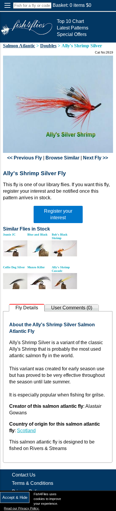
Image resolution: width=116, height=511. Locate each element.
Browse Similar (62, 157)
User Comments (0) (71, 307)
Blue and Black (37, 234)
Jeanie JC (9, 234)
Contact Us (23, 474)
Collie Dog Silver (14, 267)
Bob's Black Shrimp (60, 236)
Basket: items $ (72, 5)
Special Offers (72, 34)
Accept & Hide (14, 497)
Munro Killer (36, 267)
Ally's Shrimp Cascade (61, 269)
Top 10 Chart (70, 21)
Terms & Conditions (32, 483)
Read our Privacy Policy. (21, 508)
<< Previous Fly (24, 157)
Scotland (26, 430)
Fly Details (26, 307)
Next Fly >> (95, 157)
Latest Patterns (72, 27)
